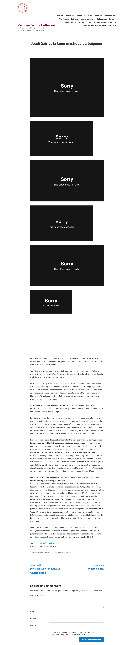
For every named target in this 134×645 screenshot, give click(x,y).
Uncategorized (65, 552)
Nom (33, 611)
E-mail (33, 618)
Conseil (112, 19)
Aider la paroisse (95, 16)
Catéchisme (110, 16)
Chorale (81, 22)
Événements (81, 16)
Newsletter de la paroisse (105, 22)
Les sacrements (87, 19)
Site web (34, 625)
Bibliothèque (70, 22)
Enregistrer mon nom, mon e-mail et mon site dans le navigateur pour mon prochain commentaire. (74, 633)
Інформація (102, 19)
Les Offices (69, 16)
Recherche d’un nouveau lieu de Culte (100, 25)
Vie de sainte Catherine (69, 19)
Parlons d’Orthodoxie (46, 543)
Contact (89, 22)
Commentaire (36, 595)
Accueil (60, 16)
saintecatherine (38, 552)
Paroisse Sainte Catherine (37, 25)
